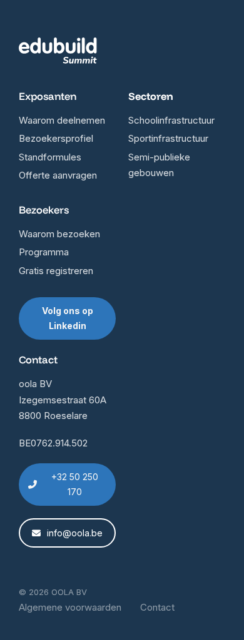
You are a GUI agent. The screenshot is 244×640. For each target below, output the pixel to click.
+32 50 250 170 (74, 484)
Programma (44, 252)
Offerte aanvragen (58, 175)
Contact (157, 607)
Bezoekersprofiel (56, 138)
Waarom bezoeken (59, 234)
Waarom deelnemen (62, 120)
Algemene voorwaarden (70, 607)
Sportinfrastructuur (168, 138)
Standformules (50, 157)
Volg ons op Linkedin (67, 318)
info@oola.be (75, 533)
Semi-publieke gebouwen (159, 165)
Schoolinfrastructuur (171, 120)
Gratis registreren (56, 271)
